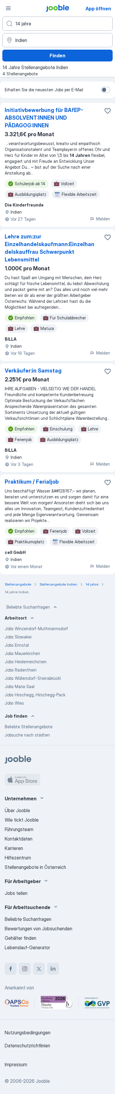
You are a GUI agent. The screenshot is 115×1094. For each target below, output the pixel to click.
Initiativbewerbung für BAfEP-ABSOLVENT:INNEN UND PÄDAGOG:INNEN (44, 118)
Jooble (43, 1081)
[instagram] (25, 969)
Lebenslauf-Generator (27, 947)
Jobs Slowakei (18, 636)
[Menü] (8, 8)
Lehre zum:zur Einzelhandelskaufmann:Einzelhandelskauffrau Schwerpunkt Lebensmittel (49, 248)
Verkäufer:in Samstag (33, 371)
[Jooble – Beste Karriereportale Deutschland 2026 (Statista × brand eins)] (57, 1003)
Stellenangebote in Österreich (35, 867)
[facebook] (11, 969)
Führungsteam (19, 829)
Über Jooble (17, 810)
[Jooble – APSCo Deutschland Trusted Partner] (17, 1003)
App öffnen (98, 9)
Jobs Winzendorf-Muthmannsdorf (36, 628)
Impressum (16, 1064)
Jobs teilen (16, 893)
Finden (57, 55)
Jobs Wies (14, 703)
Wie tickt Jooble (22, 820)
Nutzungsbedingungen (27, 1033)
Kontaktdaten (18, 839)
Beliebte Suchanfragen (28, 606)
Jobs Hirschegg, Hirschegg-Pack (35, 694)
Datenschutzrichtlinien (27, 1046)
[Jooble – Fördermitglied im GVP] (97, 1003)
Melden (103, 218)
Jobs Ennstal (17, 645)
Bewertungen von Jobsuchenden (38, 929)
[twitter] (39, 969)
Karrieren (14, 848)
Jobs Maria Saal (19, 686)
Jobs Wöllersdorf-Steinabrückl (33, 678)
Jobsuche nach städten (27, 734)
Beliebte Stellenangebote (28, 726)
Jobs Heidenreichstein (26, 661)
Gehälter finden (20, 938)
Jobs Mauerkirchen (22, 653)
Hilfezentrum (18, 858)
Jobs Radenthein (21, 669)
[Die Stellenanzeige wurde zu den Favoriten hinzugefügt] (107, 111)
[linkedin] (53, 969)
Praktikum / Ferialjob (32, 482)
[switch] (105, 90)
